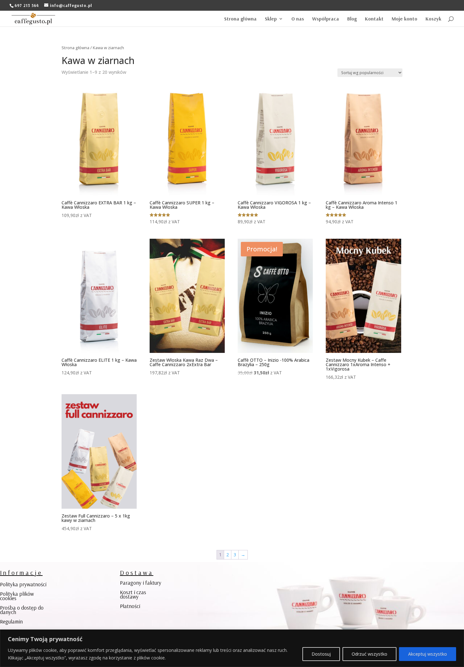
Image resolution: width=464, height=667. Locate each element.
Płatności (130, 606)
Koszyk (433, 19)
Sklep (271, 19)
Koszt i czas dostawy (133, 595)
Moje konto (404, 19)
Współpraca (325, 19)
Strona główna (240, 19)
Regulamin (11, 622)
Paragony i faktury (140, 583)
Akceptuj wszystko (427, 654)
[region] (232, 648)
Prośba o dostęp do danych (22, 610)
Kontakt (374, 19)
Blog (352, 19)
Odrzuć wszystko (369, 654)
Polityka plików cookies (17, 596)
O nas (297, 19)
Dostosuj (321, 654)
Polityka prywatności (23, 585)
